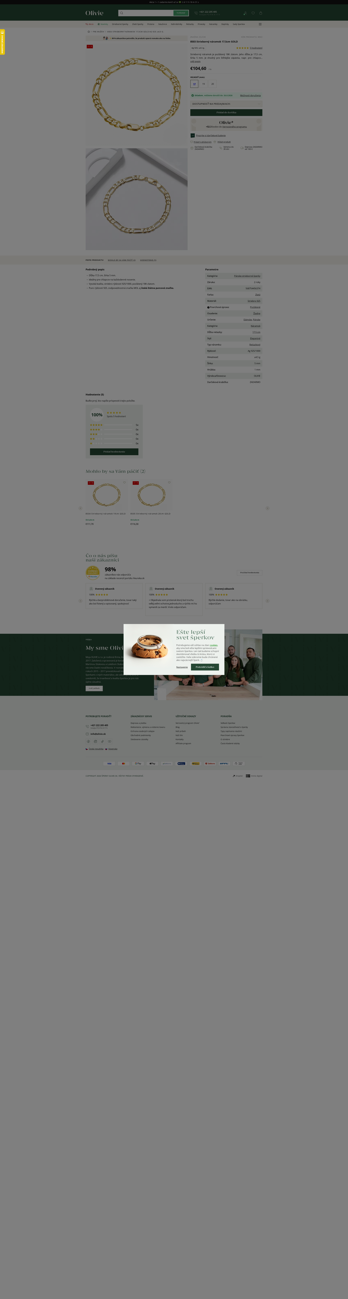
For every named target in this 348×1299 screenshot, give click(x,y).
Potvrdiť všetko (205, 667)
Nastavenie (182, 667)
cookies (213, 645)
